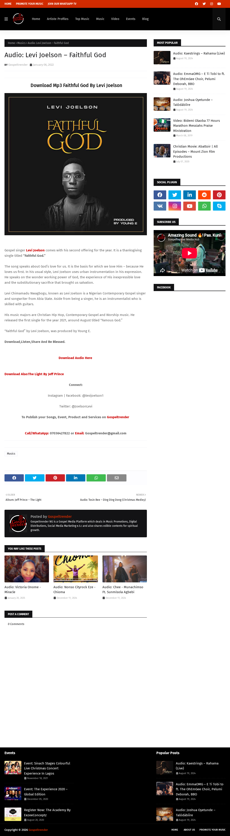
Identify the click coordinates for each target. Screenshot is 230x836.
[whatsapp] (204, 206)
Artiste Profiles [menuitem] (58, 19)
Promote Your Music (29, 3)
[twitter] (204, 4)
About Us (189, 829)
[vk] (160, 206)
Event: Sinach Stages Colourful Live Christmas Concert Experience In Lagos (47, 768)
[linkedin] (189, 194)
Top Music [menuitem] (82, 19)
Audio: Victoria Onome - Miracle (22, 589)
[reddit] (204, 194)
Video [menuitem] (115, 19)
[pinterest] (219, 194)
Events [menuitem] (130, 19)
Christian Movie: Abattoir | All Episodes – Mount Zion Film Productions (195, 151)
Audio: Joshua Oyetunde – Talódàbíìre (193, 102)
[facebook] (196, 4)
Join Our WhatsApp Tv (62, 3)
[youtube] (219, 4)
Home (7, 3)
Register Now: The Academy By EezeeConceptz (47, 812)
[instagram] (211, 4)
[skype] (219, 206)
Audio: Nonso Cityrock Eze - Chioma (74, 589)
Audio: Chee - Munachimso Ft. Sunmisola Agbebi (122, 589)
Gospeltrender (18, 64)
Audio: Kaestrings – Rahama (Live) (199, 53)
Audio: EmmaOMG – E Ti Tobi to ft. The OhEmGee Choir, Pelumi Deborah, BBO (199, 79)
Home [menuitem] (36, 19)
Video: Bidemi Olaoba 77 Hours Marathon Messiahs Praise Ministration (196, 126)
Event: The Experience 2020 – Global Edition (46, 791)
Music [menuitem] (100, 19)
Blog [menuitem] (145, 19)
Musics (21, 43)
